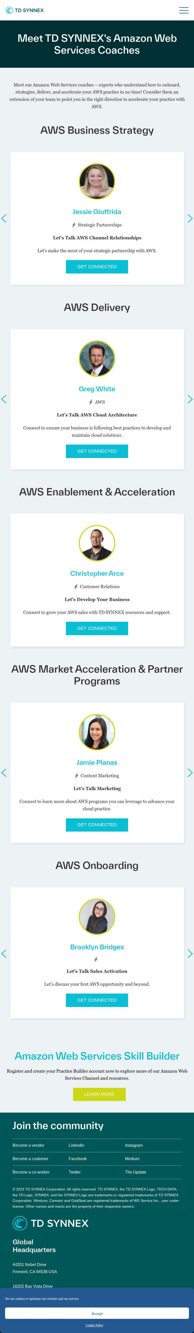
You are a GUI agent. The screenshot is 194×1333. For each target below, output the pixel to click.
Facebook (78, 1159)
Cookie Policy (94, 1325)
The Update (135, 1172)
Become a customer (30, 1159)
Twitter (75, 1172)
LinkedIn (76, 1145)
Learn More (99, 1094)
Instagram (134, 1145)
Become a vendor (28, 1145)
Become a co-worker (31, 1172)
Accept (97, 1313)
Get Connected (97, 266)
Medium (132, 1159)
